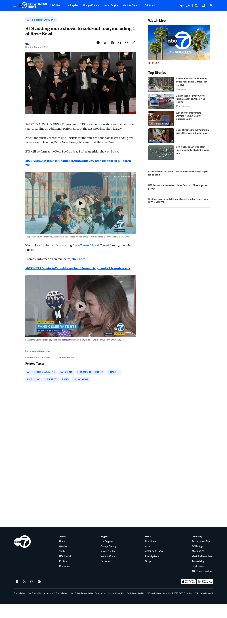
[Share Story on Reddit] (112, 42)
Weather (63, 546)
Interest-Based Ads (116, 593)
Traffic (62, 551)
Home (62, 541)
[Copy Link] (133, 42)
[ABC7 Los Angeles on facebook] (17, 582)
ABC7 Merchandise (202, 571)
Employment (198, 566)
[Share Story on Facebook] (98, 42)
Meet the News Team (202, 556)
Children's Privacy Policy (57, 593)
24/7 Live (55, 5)
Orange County (91, 5)
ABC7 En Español (154, 551)
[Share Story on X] (105, 42)
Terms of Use (100, 593)
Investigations (152, 556)
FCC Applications (154, 593)
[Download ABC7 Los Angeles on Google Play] (205, 581)
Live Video (150, 541)
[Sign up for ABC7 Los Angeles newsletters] (39, 582)
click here (78, 259)
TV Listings (197, 546)
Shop (148, 561)
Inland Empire (111, 5)
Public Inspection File (135, 593)
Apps (147, 546)
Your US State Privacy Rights (81, 593)
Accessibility (198, 561)
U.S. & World (65, 556)
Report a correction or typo (37, 351)
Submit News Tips (201, 541)
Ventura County (131, 5)
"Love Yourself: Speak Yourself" (91, 245)
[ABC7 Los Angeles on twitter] (24, 582)
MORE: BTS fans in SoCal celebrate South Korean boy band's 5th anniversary (77, 268)
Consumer (64, 566)
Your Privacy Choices (36, 593)
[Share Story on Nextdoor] (119, 42)
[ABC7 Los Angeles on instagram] (32, 582)
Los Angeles (71, 5)
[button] (14, 5)
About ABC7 (198, 551)
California (150, 5)
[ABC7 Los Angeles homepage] (33, 5)
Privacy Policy (19, 593)
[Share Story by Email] (126, 42)
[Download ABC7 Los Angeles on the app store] (188, 581)
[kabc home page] (22, 541)
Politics (63, 561)
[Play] (179, 42)
